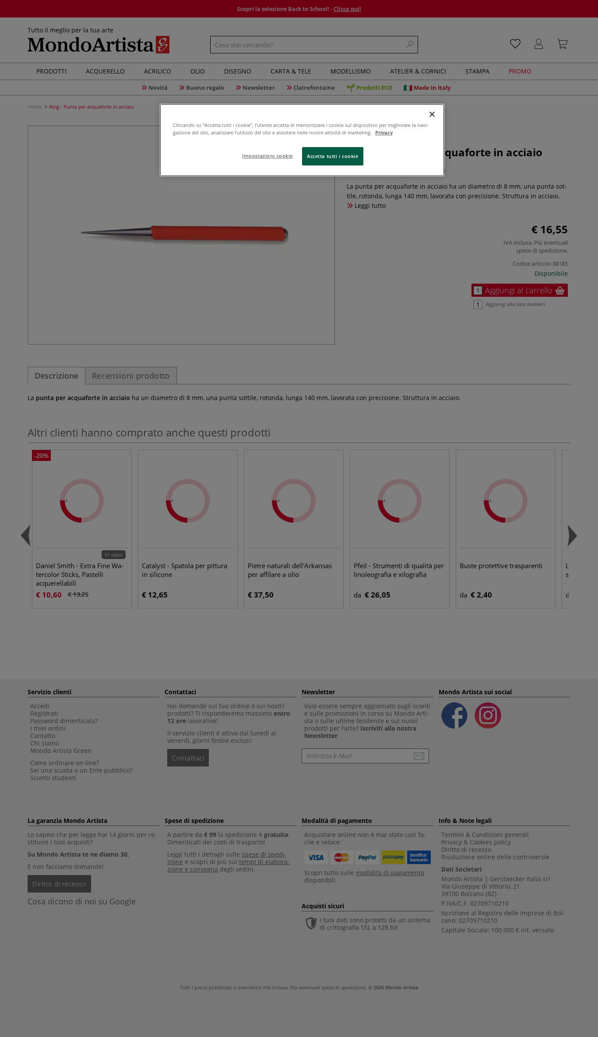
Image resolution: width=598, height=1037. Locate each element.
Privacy (384, 132)
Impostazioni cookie (267, 155)
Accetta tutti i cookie (333, 156)
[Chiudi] (432, 114)
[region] (302, 140)
